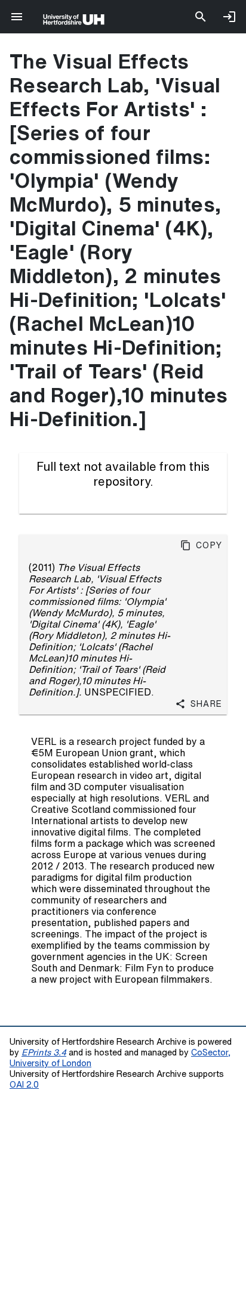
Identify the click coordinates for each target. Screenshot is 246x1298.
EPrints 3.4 (43, 1052)
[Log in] (229, 16)
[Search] (200, 16)
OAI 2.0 (24, 1084)
